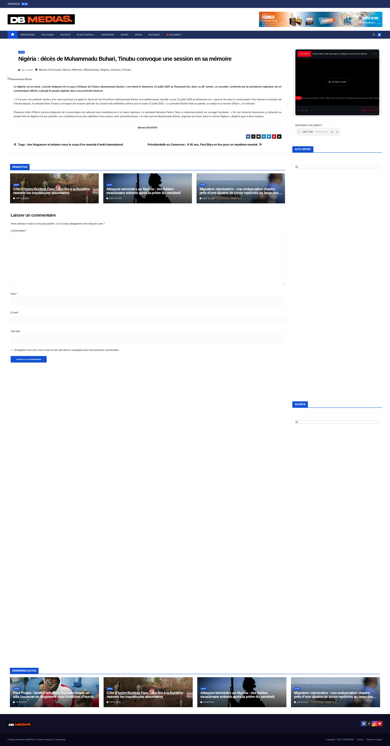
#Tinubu (126, 69)
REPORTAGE (28, 34)
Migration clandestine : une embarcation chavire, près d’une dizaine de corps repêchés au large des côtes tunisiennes (239, 193)
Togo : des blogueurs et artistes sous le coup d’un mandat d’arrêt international (70, 144)
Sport (16, 689)
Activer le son (339, 82)
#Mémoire (76, 69)
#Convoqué (54, 69)
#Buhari (43, 69)
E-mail (15, 312)
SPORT (124, 34)
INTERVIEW (108, 34)
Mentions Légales (374, 739)
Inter (21, 52)
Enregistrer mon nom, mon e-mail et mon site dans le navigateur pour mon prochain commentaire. (66, 350)
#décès (66, 69)
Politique (47, 34)
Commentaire (19, 230)
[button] (374, 34)
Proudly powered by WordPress (22, 739)
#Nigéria (105, 69)
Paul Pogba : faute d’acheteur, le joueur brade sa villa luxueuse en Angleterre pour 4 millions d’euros (53, 695)
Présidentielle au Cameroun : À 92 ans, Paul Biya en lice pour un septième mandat (202, 144)
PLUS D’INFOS (85, 34)
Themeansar (60, 739)
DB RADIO (154, 34)
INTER (138, 34)
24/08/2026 (208, 702)
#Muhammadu (91, 69)
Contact (360, 739)
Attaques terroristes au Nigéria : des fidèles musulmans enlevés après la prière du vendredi (143, 191)
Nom (14, 294)
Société (65, 34)
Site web (15, 331)
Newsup (47, 739)
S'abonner (370, 110)
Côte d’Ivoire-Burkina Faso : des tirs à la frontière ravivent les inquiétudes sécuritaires (51, 191)
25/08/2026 (21, 702)
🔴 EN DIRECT (174, 34)
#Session (116, 69)
